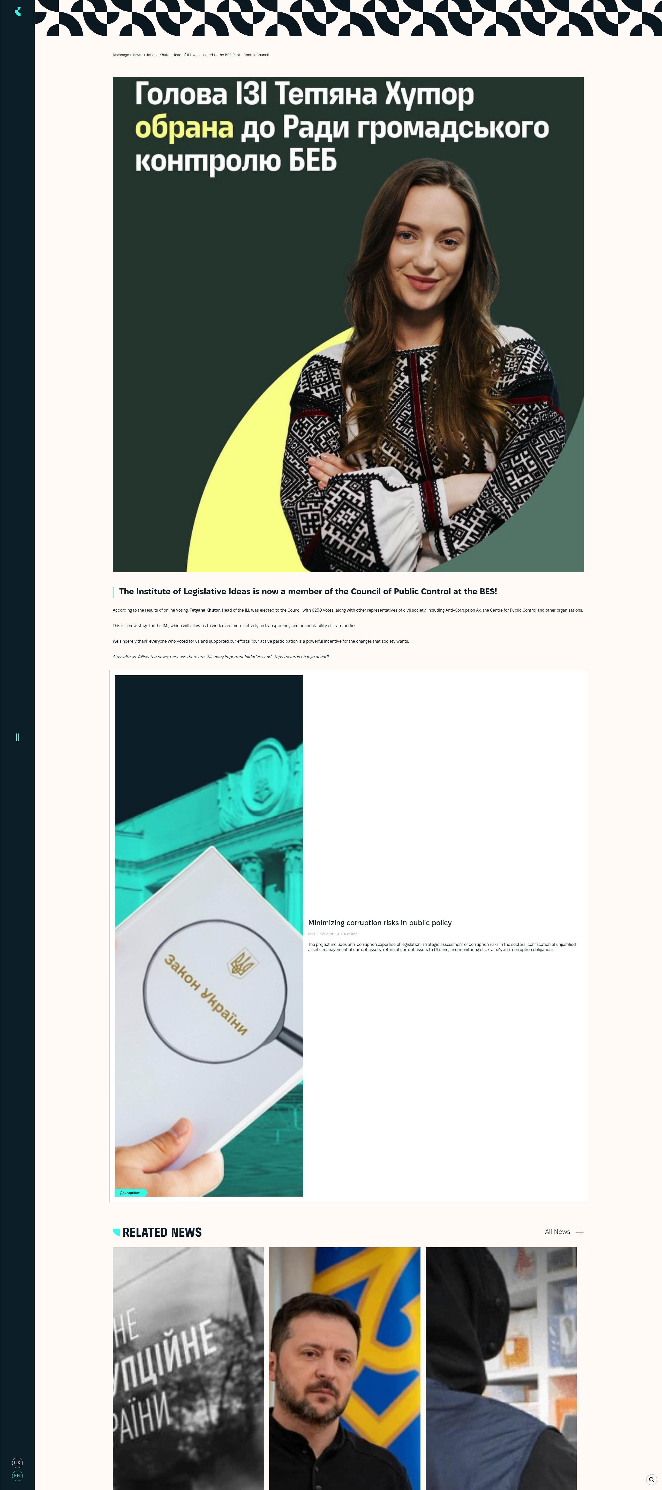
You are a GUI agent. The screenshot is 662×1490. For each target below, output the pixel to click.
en (17, 1476)
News (137, 55)
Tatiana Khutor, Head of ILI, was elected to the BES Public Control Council (208, 55)
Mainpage (121, 55)
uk (17, 1463)
